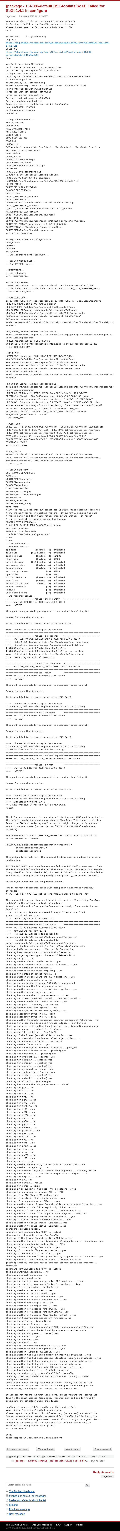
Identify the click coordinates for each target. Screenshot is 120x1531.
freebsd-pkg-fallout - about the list (27, 1500)
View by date (72, 1449)
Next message (102, 1449)
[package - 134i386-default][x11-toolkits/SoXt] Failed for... (52, 1461)
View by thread (45, 1449)
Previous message (18, 1449)
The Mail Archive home (22, 1491)
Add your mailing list (42, 1524)
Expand (13, 1505)
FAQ (58, 1524)
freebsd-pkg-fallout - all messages (27, 1496)
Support (68, 1524)
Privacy (79, 1524)
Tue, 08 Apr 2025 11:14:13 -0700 (33, 16)
